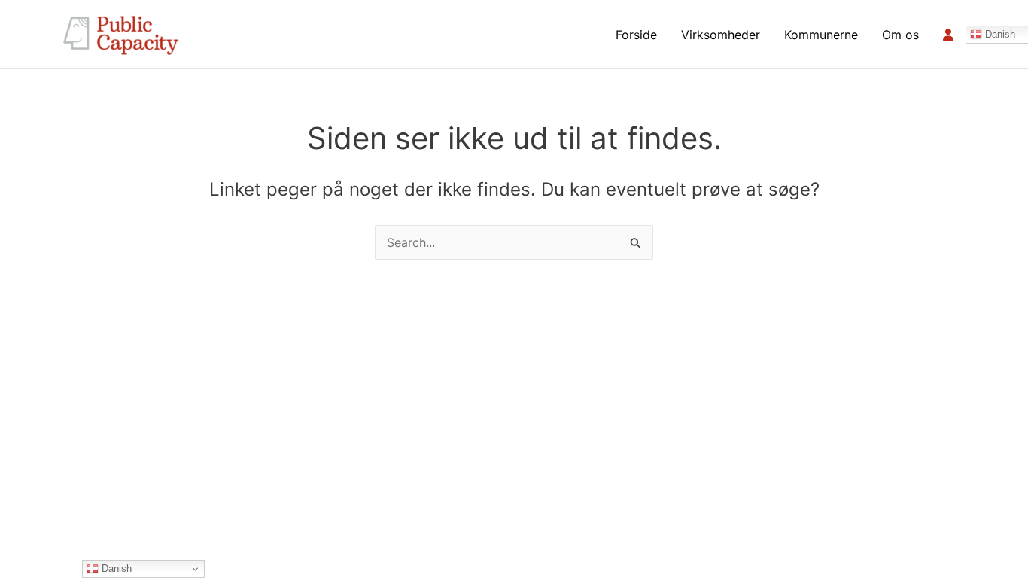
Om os (900, 34)
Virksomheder (720, 34)
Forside (636, 34)
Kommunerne (821, 34)
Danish (115, 568)
